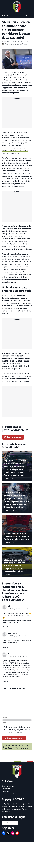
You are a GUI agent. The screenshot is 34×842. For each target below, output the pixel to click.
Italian (9, 823)
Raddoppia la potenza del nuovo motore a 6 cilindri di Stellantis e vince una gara (16, 536)
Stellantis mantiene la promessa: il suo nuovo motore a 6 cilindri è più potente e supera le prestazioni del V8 (14, 566)
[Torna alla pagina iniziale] (17, 7)
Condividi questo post (14, 437)
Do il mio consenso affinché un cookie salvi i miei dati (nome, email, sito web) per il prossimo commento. (17, 729)
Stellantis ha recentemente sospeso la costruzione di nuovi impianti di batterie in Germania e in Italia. (17, 266)
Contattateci (6, 791)
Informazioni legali (8, 794)
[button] (31, 15)
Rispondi (5, 627)
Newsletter (6, 789)
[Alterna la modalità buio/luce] (26, 15)
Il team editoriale (8, 786)
